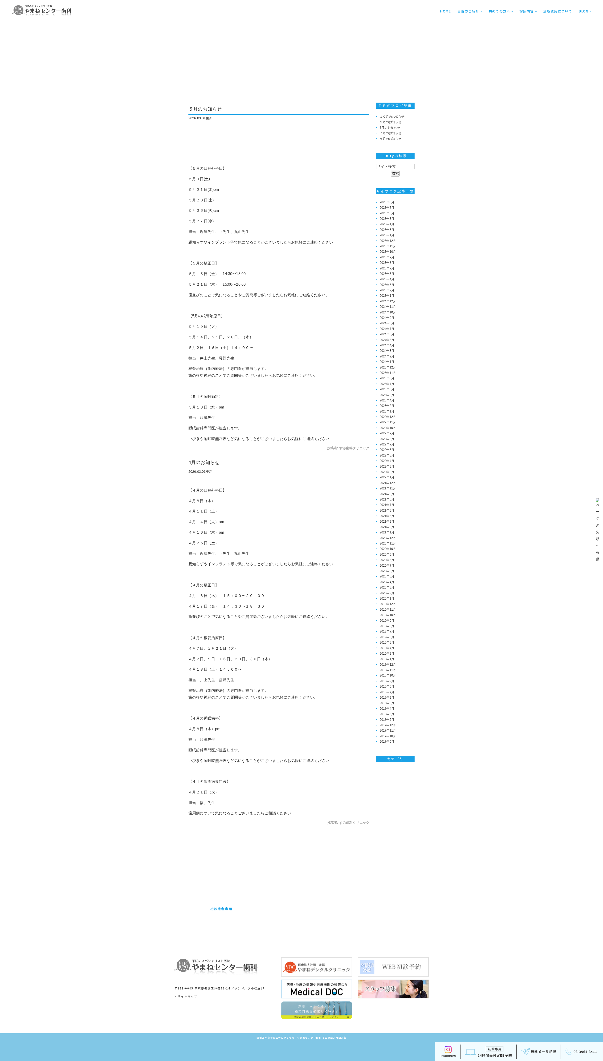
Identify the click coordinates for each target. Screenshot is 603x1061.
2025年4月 (387, 279)
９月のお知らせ (390, 122)
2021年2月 (387, 527)
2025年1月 (387, 295)
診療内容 (526, 11)
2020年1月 (387, 598)
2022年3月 (387, 466)
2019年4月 (387, 648)
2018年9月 (387, 681)
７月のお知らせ (390, 133)
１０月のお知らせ (392, 116)
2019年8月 (387, 626)
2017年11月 (388, 730)
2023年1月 (387, 411)
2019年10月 (388, 615)
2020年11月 (388, 543)
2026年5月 (387, 218)
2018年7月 (387, 692)
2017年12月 (388, 725)
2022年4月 (387, 461)
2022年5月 (387, 455)
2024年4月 (387, 345)
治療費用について (557, 11)
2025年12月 (388, 241)
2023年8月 (387, 378)
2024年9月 (387, 318)
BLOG (584, 11)
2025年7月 (387, 268)
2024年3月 (387, 350)
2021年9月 (387, 494)
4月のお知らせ (204, 462)
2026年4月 (387, 224)
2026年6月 (387, 213)
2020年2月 (387, 593)
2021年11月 (388, 488)
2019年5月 (387, 642)
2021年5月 (387, 516)
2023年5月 (387, 395)
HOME (445, 11)
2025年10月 (388, 251)
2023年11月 (388, 373)
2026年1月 (387, 235)
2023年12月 (388, 367)
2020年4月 (387, 582)
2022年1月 (387, 477)
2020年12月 (388, 538)
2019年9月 (387, 620)
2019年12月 (388, 604)
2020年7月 (387, 565)
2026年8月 (387, 202)
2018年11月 (388, 670)
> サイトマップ (185, 996)
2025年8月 (387, 262)
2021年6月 (387, 510)
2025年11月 (388, 246)
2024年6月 (387, 334)
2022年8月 (387, 439)
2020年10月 (388, 549)
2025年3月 (387, 285)
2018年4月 (387, 708)
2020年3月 (387, 587)
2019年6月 (387, 637)
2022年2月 (387, 472)
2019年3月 (387, 653)
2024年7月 (387, 329)
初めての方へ (499, 11)
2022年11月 (388, 422)
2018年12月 (388, 664)
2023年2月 (387, 406)
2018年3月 (387, 714)
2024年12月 (388, 301)
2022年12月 (388, 417)
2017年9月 (387, 741)
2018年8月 (387, 686)
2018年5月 (387, 703)
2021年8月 (387, 499)
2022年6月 (387, 450)
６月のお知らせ (390, 138)
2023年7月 (387, 384)
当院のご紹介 (468, 11)
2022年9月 (387, 433)
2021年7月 (387, 505)
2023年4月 (387, 400)
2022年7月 (387, 444)
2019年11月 (388, 609)
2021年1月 (387, 532)
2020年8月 (387, 560)
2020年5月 (387, 576)
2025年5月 (387, 274)
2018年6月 (387, 697)
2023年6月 (387, 389)
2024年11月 (388, 306)
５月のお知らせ (205, 109)
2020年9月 (387, 554)
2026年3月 (387, 230)
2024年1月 (387, 362)
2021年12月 (388, 483)
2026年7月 (387, 207)
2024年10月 (388, 312)
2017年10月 (388, 736)
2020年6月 (387, 571)
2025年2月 (387, 290)
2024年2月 (387, 356)
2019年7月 (387, 631)
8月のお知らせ (390, 127)
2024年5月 (387, 340)
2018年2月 (387, 719)
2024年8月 (387, 323)
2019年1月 (387, 659)
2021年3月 (387, 521)
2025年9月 (387, 257)
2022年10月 (388, 428)
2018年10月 (388, 675)
